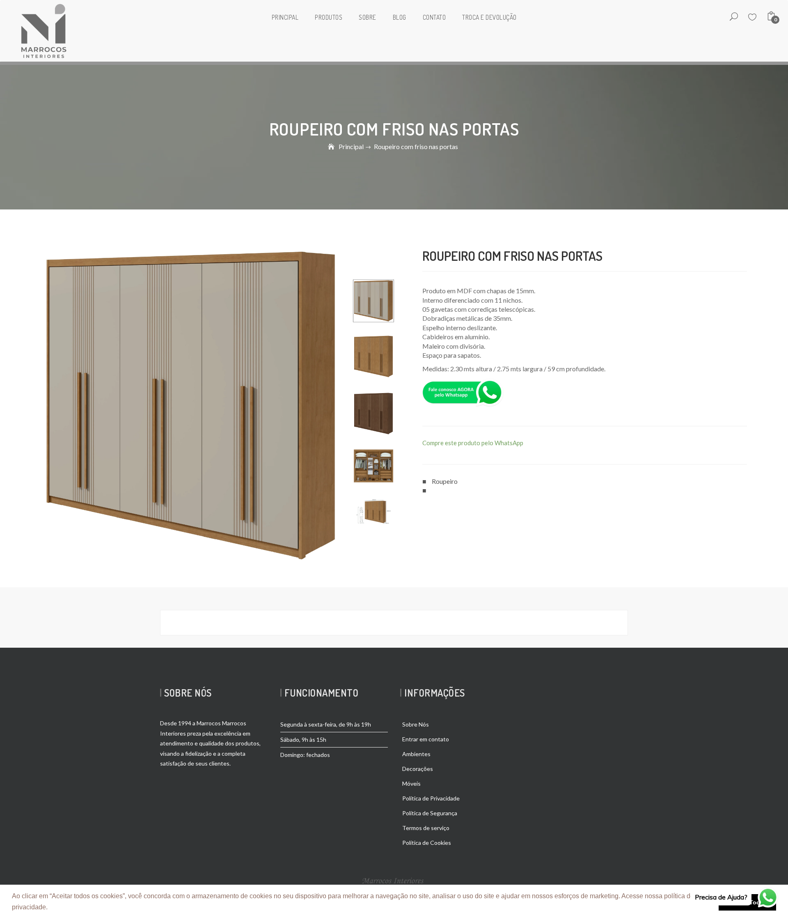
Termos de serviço (425, 827)
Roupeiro (445, 481)
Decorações (417, 768)
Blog (399, 17)
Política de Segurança (429, 813)
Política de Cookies (426, 842)
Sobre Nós (415, 724)
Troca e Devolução (489, 17)
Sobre (367, 17)
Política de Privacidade (431, 798)
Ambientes (416, 753)
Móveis (411, 783)
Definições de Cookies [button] (83, 907)
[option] (373, 300)
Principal (285, 17)
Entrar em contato (425, 739)
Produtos (328, 17)
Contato (434, 17)
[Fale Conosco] (463, 392)
